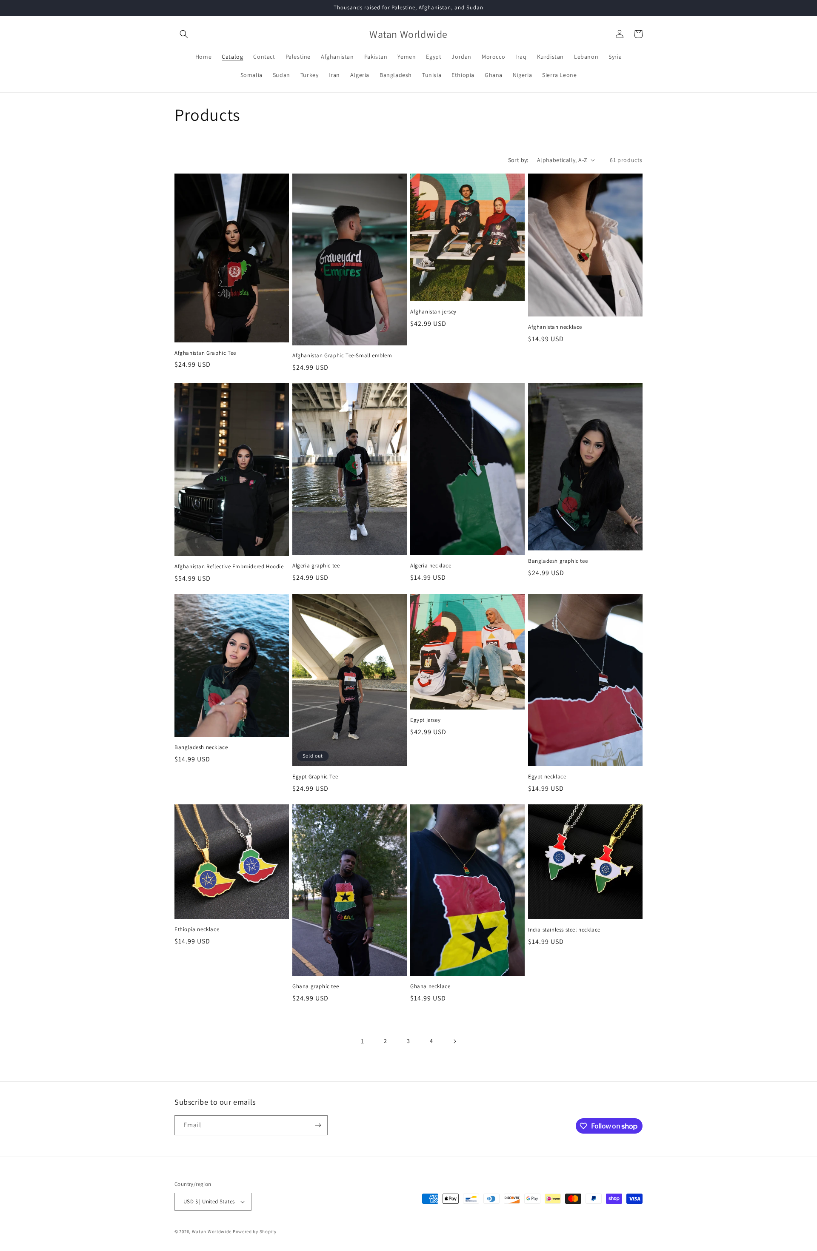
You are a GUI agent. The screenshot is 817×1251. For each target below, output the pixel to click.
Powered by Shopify (255, 1231)
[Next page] (454, 1041)
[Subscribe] (318, 1125)
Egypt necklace (547, 776)
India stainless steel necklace (564, 929)
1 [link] (362, 1041)
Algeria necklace (430, 565)
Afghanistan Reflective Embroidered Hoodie (229, 566)
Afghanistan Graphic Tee (205, 353)
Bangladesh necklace (201, 747)
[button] (183, 34)
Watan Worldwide (212, 1231)
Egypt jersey (425, 720)
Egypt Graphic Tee (315, 776)
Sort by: (518, 160)
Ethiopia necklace (196, 929)
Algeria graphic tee (316, 565)
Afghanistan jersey (433, 311)
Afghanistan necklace (555, 327)
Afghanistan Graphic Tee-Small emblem (342, 355)
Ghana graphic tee (315, 986)
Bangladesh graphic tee (558, 561)
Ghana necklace (430, 986)
